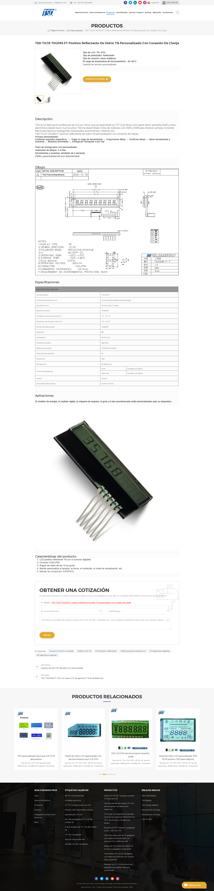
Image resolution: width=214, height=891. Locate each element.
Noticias (148, 12)
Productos (110, 12)
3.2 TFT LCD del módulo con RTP (78, 805)
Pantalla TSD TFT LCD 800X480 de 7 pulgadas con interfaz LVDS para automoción (119, 867)
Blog (36, 822)
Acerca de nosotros (97, 12)
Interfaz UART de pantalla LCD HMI (79, 810)
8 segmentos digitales (47, 655)
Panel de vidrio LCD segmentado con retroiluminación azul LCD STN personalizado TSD (36, 758)
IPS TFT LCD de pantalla (74, 796)
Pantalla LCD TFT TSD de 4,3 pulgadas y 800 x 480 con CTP (119, 829)
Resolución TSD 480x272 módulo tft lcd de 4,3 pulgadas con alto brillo (118, 847)
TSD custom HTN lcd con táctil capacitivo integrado (178, 757)
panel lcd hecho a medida (62, 651)
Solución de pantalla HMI (75, 839)
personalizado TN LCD (73, 814)
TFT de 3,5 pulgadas (73, 835)
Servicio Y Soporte (136, 12)
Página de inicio (81, 12)
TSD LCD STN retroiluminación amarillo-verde (83, 755)
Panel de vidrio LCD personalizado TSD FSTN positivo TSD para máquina (131, 757)
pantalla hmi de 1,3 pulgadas (76, 844)
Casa (36, 796)
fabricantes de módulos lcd (133, 651)
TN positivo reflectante (106, 651)
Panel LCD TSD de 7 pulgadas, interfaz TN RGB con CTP (119, 797)
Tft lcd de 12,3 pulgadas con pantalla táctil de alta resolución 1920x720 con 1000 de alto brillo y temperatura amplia (119, 818)
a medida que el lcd (73, 800)
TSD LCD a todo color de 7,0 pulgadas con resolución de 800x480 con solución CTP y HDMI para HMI (119, 838)
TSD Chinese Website (150, 805)
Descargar (172, 2)
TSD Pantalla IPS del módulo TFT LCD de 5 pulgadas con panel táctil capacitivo (119, 806)
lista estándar (122, 12)
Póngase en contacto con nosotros (45, 816)
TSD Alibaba (146, 800)
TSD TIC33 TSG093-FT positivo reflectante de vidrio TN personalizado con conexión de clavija (91, 602)
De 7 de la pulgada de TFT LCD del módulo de (78, 820)
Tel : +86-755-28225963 (82, 3)
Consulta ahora (95, 79)
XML (93, 887)
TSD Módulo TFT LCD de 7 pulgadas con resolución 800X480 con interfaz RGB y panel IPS (119, 857)
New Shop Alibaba (149, 796)
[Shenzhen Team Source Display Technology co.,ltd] (49, 12)
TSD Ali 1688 (147, 819)
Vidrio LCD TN (85, 651)
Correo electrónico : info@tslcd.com (52, 3)
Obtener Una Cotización (195, 886)
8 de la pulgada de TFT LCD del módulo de (80, 828)
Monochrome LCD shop (151, 810)
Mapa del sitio (86, 887)
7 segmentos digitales (160, 651)
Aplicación (157, 12)
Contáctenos (167, 12)
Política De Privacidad (104, 887)
